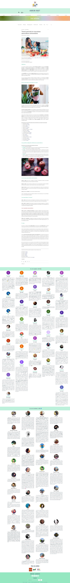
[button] (68, 1)
